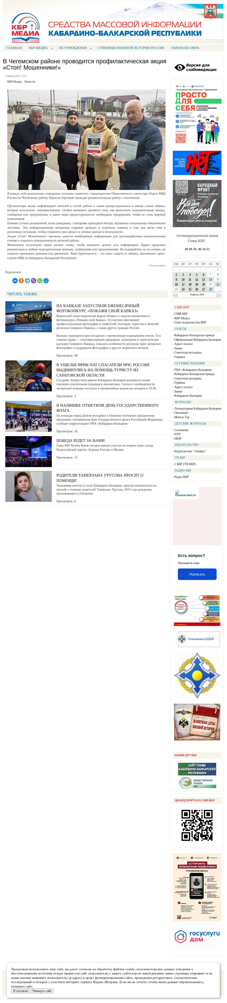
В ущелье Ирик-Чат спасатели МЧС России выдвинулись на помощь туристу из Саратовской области (102, 370)
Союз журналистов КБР (190, 322)
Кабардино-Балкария (188, 395)
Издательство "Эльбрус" (190, 451)
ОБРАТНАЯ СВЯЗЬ (185, 48)
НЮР (177, 438)
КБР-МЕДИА (36, 48)
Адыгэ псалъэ (183, 344)
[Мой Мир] (46, 280)
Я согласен (20, 991)
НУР (177, 434)
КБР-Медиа (182, 318)
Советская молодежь (188, 352)
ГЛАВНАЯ (14, 48)
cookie (130, 969)
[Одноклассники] (21, 280)
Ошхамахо (181, 412)
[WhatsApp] (39, 280)
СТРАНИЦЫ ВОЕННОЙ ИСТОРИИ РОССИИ (131, 48)
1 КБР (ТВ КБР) (185, 464)
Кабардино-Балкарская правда (194, 335)
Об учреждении (71, 48)
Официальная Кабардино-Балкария (197, 339)
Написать (197, 574)
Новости (30, 81)
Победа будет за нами (80, 440)
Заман (178, 348)
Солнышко (181, 430)
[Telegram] (27, 280)
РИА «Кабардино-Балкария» (193, 369)
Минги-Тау (181, 417)
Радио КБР (181, 477)
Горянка (179, 357)
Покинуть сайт (42, 991)
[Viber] (33, 280)
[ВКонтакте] (15, 280)
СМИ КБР (181, 313)
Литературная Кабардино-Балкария (197, 408)
